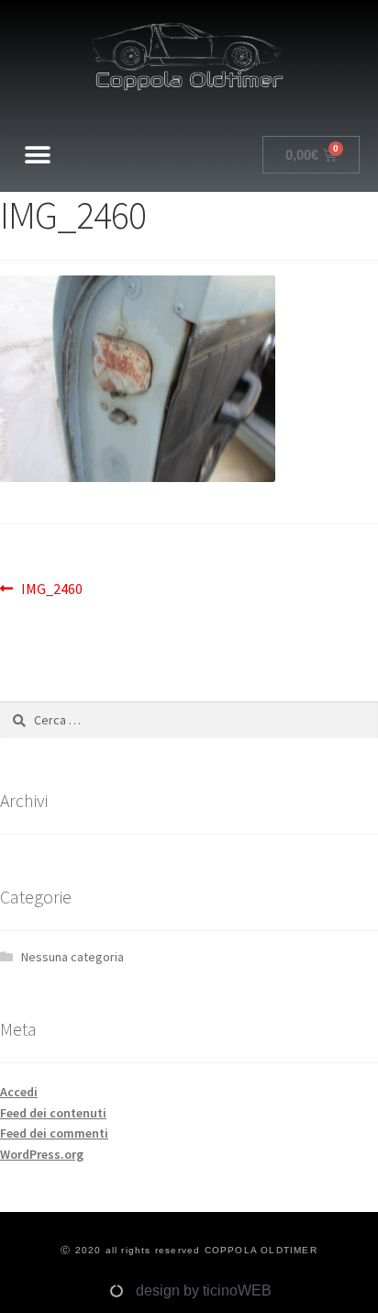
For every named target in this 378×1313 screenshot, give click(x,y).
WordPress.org (41, 1154)
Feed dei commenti (54, 1133)
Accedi (19, 1091)
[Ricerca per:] (189, 720)
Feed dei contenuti (53, 1113)
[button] (38, 154)
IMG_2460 (51, 588)
